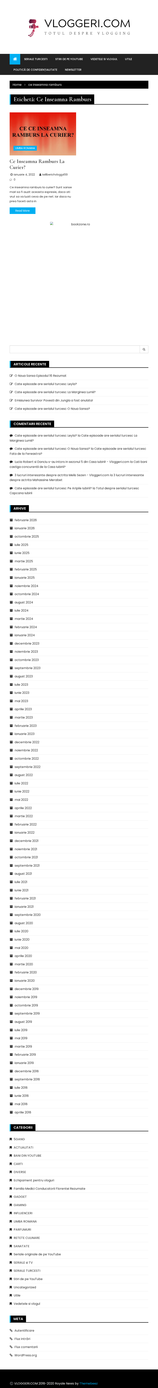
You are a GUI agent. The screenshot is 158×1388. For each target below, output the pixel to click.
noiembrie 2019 (26, 997)
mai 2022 (21, 800)
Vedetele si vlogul (104, 59)
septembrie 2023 (27, 668)
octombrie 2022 (27, 758)
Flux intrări (22, 1339)
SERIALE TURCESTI (36, 59)
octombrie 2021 (26, 857)
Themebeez (88, 1383)
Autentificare (24, 1330)
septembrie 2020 (28, 915)
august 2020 (24, 923)
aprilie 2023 (23, 709)
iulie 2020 (21, 931)
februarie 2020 (26, 972)
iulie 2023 (21, 684)
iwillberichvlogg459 (55, 174)
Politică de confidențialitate (35, 70)
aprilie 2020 (23, 956)
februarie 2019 (25, 1054)
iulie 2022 (21, 783)
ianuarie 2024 (25, 635)
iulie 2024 (22, 610)
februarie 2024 (26, 627)
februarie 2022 (26, 824)
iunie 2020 (22, 939)
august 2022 (24, 775)
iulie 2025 (21, 545)
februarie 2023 (26, 726)
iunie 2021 (22, 890)
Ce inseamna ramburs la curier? (37, 164)
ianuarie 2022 (24, 832)
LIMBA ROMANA (25, 148)
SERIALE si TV (23, 1262)
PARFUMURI (22, 1229)
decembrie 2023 (27, 643)
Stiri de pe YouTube (69, 59)
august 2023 (24, 676)
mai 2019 (21, 1038)
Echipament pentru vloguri (34, 1180)
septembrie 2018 (27, 1079)
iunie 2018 (22, 1096)
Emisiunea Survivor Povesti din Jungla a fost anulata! (54, 400)
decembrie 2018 (27, 1071)
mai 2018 (21, 1104)
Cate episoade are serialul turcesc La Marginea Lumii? (55, 392)
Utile (128, 59)
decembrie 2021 (27, 841)
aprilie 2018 (23, 1112)
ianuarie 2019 (24, 1063)
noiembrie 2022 (26, 750)
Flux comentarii (26, 1347)
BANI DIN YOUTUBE (27, 1155)
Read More (22, 211)
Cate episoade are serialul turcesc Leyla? (46, 384)
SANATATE (21, 1246)
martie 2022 (24, 816)
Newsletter (73, 70)
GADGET (20, 1197)
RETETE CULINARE (27, 1238)
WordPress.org (25, 1355)
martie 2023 (24, 717)
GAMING (20, 1205)
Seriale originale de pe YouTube (37, 1254)
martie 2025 (24, 561)
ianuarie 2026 (25, 528)
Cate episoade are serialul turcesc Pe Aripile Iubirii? (53, 488)
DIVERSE (20, 1172)
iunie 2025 (22, 553)
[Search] (144, 349)
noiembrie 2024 (26, 586)
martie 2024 (24, 619)
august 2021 (23, 873)
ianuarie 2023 (24, 734)
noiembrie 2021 (26, 849)
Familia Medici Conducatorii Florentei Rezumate (49, 1188)
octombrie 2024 (27, 594)
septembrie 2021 (27, 865)
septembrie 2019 (27, 1013)
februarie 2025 (26, 569)
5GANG (19, 1139)
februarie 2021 (25, 898)
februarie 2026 (26, 520)
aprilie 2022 (23, 808)
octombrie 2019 (26, 1005)
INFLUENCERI (23, 1213)
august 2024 (24, 602)
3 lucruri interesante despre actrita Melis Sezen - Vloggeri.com (62, 475)
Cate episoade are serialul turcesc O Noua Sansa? (52, 408)
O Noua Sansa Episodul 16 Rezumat (40, 375)
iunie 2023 (22, 693)
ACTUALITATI (23, 1147)
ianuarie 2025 (25, 577)
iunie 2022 (22, 791)
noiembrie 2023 (26, 651)
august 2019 (23, 1022)
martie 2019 (23, 1046)
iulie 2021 (21, 882)
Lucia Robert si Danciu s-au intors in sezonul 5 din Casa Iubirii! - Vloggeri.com (72, 462)
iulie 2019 (21, 1030)
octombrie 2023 (27, 660)
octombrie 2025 (27, 536)
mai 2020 (21, 948)
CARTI (18, 1164)
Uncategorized (25, 1287)
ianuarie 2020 (25, 980)
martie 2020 (24, 964)
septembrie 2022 (27, 767)
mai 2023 (21, 701)
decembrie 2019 (27, 989)
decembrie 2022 (27, 742)
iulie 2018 (21, 1087)
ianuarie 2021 (24, 906)
